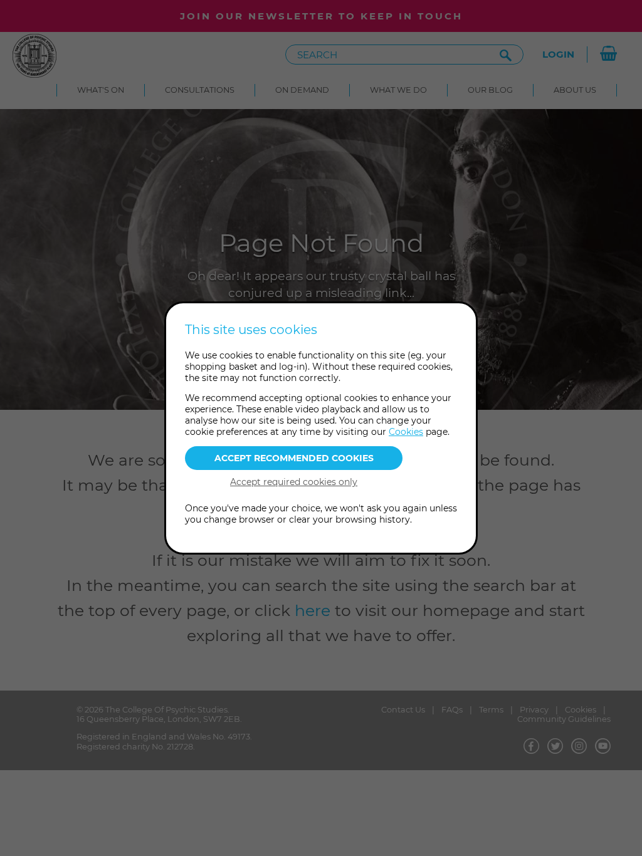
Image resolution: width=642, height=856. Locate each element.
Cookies (406, 431)
